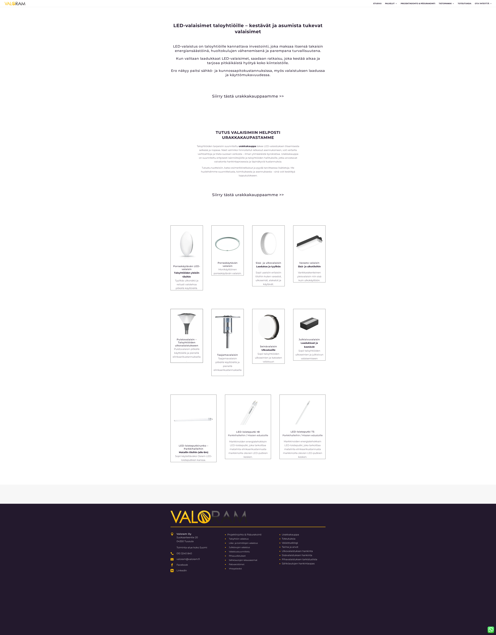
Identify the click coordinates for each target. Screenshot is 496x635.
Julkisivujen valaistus (239, 547)
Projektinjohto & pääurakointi (418, 4)
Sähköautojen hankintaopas (298, 563)
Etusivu (377, 4)
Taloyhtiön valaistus (239, 539)
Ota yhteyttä (482, 4)
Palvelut (390, 4)
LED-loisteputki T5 (302, 431)
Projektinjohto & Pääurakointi (244, 534)
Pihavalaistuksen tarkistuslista (299, 559)
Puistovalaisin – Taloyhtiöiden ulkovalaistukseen (186, 342)
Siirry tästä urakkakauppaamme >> (248, 96)
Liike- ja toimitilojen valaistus (243, 543)
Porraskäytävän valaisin (228, 264)
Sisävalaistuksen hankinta (297, 555)
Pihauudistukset (237, 556)
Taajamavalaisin (227, 354)
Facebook (182, 564)
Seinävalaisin (268, 346)
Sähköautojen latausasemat (243, 560)
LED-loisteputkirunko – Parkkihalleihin (193, 447)
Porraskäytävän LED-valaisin (186, 268)
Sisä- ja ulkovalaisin (268, 262)
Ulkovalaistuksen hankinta (297, 551)
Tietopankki (445, 4)
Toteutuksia (464, 4)
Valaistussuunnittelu (239, 551)
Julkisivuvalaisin (309, 339)
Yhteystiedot (235, 568)
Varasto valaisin (309, 262)
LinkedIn (182, 570)
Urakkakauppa (290, 534)
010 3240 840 (184, 553)
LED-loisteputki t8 (248, 431)
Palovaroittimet (236, 564)
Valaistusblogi (290, 542)
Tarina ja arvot (290, 547)
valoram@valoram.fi (188, 559)
